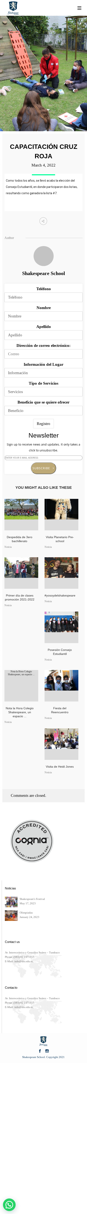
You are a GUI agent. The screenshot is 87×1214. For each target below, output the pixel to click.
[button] (9, 1204)
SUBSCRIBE (43, 468)
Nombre (44, 307)
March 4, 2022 (43, 165)
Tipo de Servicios (43, 383)
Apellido (43, 326)
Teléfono (43, 289)
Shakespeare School (43, 273)
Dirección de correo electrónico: (43, 345)
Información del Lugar (43, 364)
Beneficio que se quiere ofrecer (43, 402)
